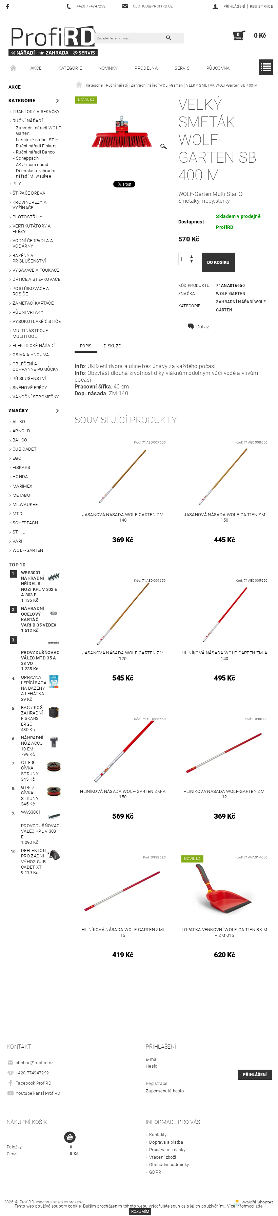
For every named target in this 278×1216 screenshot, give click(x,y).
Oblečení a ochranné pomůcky (36, 366)
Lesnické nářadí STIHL (38, 139)
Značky (18, 410)
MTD (17, 513)
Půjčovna (218, 68)
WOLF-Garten (28, 550)
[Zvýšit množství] (191, 256)
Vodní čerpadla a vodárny (33, 243)
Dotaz (203, 326)
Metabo (21, 495)
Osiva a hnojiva (31, 354)
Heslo (152, 1066)
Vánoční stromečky (36, 396)
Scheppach (27, 158)
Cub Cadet (25, 449)
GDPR (155, 1172)
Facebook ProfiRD (34, 1083)
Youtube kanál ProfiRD (38, 1093)
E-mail (152, 1059)
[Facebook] (8, 6)
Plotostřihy (28, 216)
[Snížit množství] (191, 262)
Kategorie (70, 68)
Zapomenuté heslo (165, 1090)
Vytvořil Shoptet (257, 1202)
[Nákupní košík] (70, 1137)
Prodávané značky (167, 1149)
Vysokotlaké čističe (37, 321)
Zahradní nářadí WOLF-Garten (39, 130)
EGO (17, 458)
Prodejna (146, 68)
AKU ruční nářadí (32, 164)
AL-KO (19, 421)
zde (259, 1206)
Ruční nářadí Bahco (35, 152)
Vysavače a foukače (36, 270)
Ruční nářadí (28, 120)
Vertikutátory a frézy (32, 228)
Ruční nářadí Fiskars (36, 145)
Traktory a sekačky (36, 111)
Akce (36, 68)
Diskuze (112, 346)
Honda (20, 476)
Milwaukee (25, 504)
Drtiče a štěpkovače (36, 279)
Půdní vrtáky (28, 312)
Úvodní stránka (13, 68)
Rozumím (140, 1211)
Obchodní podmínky (169, 1164)
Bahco (20, 439)
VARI (17, 541)
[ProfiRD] (53, 39)
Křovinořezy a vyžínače (29, 205)
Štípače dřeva (29, 193)
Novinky (108, 68)
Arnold (21, 430)
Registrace (261, 6)
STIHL (19, 531)
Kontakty (158, 1134)
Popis (86, 346)
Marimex (22, 486)
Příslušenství (29, 378)
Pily (17, 183)
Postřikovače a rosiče (31, 291)
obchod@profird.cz (34, 1062)
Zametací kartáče (33, 303)
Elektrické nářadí (34, 345)
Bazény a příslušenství (29, 258)
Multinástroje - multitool (32, 333)
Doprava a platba (166, 1142)
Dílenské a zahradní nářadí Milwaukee (35, 173)
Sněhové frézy (30, 387)
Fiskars (21, 467)
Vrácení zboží (162, 1157)
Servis (182, 68)
